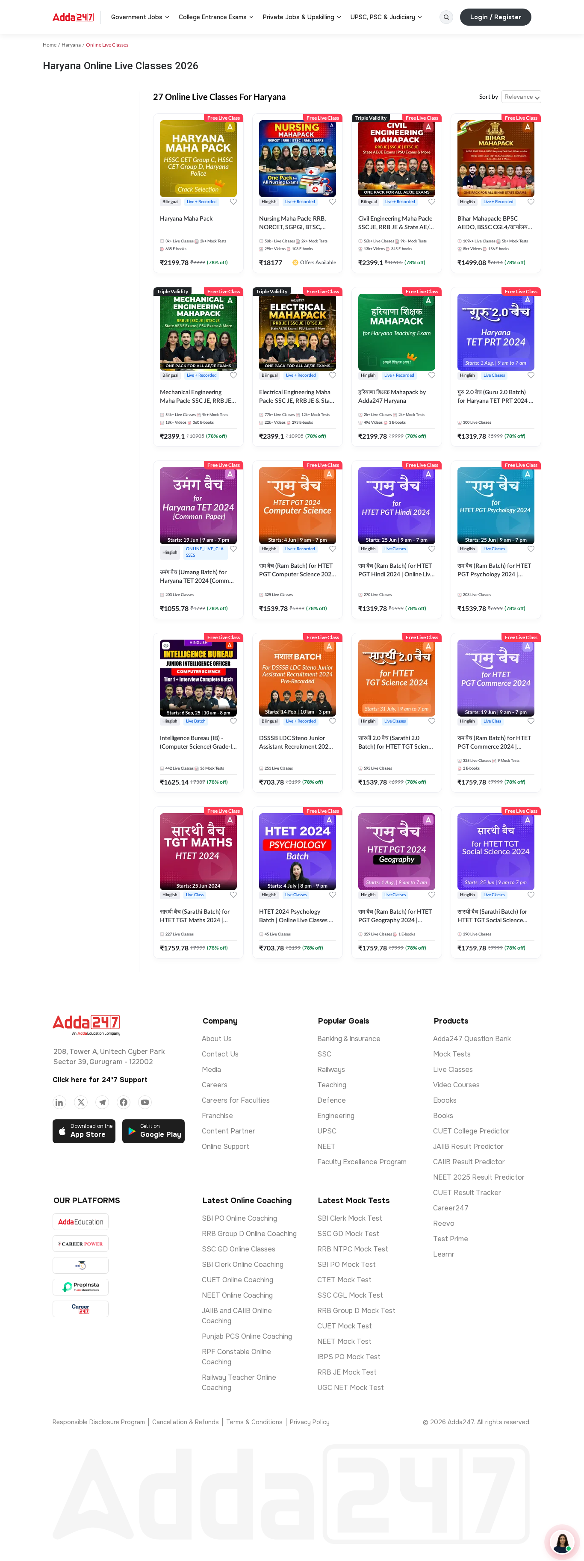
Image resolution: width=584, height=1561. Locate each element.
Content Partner (228, 1131)
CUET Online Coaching (237, 1279)
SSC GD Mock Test (348, 1233)
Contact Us (220, 1054)
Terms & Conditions (254, 1422)
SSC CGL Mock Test (350, 1295)
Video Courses (456, 1084)
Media (211, 1069)
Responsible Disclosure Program (99, 1422)
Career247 (451, 1208)
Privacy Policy (310, 1422)
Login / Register (495, 17)
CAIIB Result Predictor (469, 1161)
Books (443, 1115)
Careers (214, 1084)
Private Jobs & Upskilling (298, 17)
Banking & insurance (348, 1038)
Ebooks (445, 1100)
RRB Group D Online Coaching (249, 1233)
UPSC (326, 1131)
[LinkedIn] (59, 1102)
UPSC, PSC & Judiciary (383, 17)
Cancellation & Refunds (185, 1422)
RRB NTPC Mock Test (352, 1249)
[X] (81, 1102)
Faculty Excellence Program (362, 1161)
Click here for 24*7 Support (100, 1079)
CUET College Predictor (471, 1131)
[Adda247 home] (73, 17)
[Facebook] (123, 1102)
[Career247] (81, 1309)
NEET (326, 1146)
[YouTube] (145, 1102)
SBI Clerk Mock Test (349, 1218)
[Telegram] (102, 1102)
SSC (324, 1054)
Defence (331, 1100)
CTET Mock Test (344, 1279)
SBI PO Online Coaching (239, 1218)
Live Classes (453, 1069)
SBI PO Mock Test (346, 1264)
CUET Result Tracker (467, 1192)
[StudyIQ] (81, 1265)
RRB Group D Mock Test (356, 1310)
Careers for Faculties (236, 1100)
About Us (217, 1038)
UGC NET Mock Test (350, 1387)
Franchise (217, 1115)
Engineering (335, 1115)
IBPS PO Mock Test (348, 1356)
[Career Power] (81, 1243)
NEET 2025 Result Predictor (479, 1177)
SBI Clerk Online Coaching (242, 1264)
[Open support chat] (562, 1542)
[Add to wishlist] (233, 201)
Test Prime (450, 1238)
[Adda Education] (81, 1221)
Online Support (225, 1146)
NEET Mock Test (344, 1341)
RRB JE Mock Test (347, 1372)
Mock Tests (452, 1054)
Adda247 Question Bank (472, 1038)
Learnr (443, 1254)
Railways (331, 1069)
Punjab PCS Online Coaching (247, 1336)
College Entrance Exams (213, 17)
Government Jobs (136, 17)
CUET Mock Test (344, 1326)
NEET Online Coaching (237, 1295)
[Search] (446, 17)
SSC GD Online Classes (238, 1249)
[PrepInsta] (81, 1287)
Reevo (443, 1223)
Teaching (331, 1084)
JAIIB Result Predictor (468, 1146)
